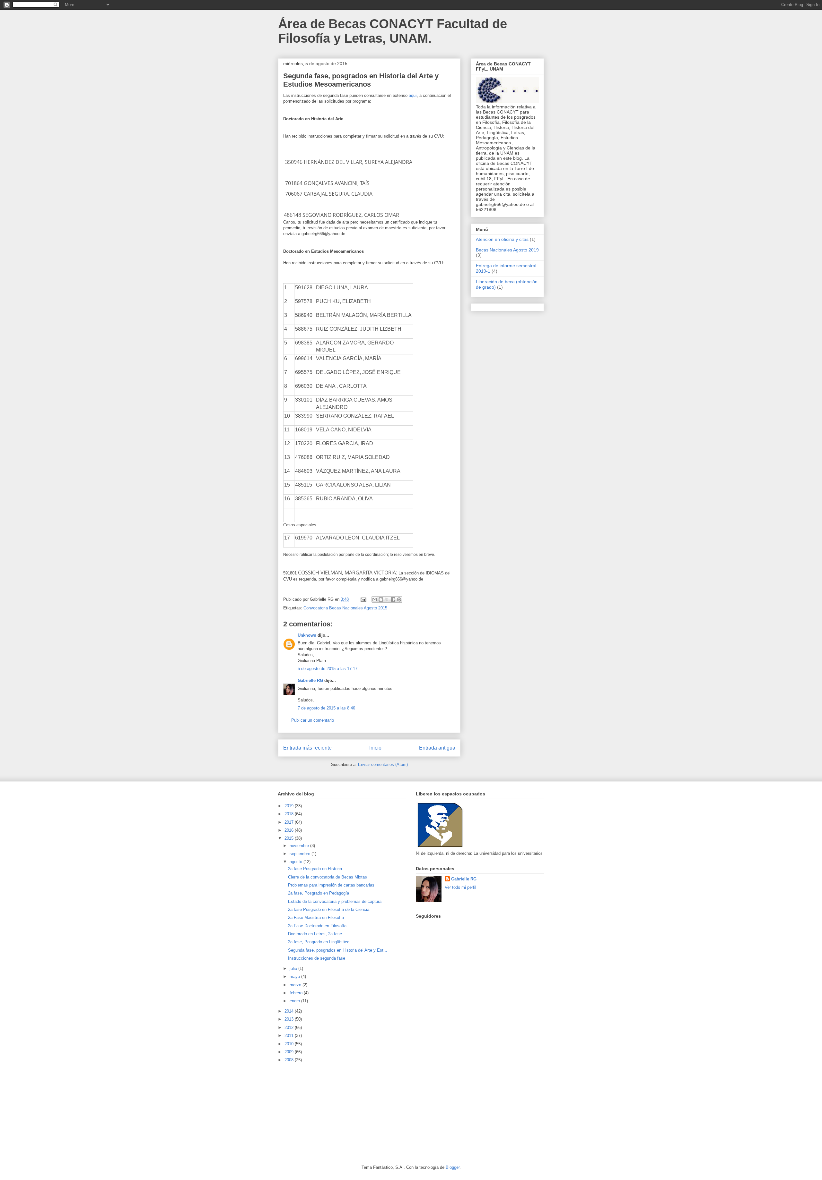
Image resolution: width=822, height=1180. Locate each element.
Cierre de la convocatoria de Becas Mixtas (327, 877)
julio (294, 968)
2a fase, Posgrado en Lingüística (318, 941)
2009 (289, 1051)
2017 (289, 822)
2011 (289, 1035)
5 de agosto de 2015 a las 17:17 (327, 668)
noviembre (300, 845)
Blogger (452, 1167)
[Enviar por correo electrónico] (375, 599)
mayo (295, 976)
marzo (296, 984)
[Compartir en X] (387, 599)
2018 (289, 813)
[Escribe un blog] (381, 599)
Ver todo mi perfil (460, 887)
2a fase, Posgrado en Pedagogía (318, 893)
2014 (289, 1011)
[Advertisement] (326, 1113)
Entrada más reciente (307, 748)
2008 (289, 1059)
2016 (289, 830)
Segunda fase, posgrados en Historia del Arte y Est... (337, 950)
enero (295, 1000)
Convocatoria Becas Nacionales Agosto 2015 (345, 608)
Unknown (307, 635)
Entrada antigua (437, 748)
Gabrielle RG (310, 680)
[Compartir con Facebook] (393, 599)
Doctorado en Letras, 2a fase (315, 933)
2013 (289, 1019)
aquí (413, 95)
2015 (289, 838)
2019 (289, 805)
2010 (289, 1043)
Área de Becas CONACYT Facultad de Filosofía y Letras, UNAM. (392, 31)
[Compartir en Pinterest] (399, 599)
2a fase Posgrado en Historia (315, 868)
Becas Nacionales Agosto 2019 (507, 249)
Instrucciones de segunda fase (316, 958)
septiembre (300, 853)
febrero (297, 992)
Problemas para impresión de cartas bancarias (331, 885)
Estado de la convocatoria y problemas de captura (334, 901)
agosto (296, 861)
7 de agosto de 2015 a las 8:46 (326, 708)
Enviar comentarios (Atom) (383, 764)
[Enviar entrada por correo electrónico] (363, 599)
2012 (289, 1027)
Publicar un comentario (312, 720)
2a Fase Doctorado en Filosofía (317, 925)
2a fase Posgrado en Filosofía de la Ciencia (328, 909)
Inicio (375, 748)
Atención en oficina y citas (502, 239)
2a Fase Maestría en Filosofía (316, 917)
